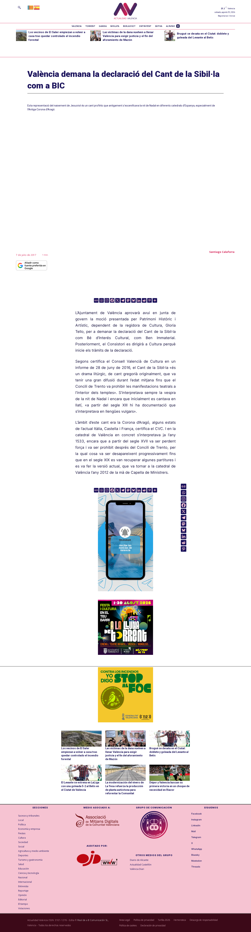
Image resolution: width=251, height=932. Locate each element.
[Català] (31, 7)
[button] (19, 7)
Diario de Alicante (139, 860)
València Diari (137, 869)
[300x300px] (125, 653)
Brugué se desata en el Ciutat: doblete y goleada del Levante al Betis (169, 752)
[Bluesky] (133, 300)
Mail (193, 831)
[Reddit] (144, 300)
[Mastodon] (128, 300)
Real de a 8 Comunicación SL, (93, 920)
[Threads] (188, 867)
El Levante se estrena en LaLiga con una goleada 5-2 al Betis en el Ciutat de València (80, 786)
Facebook (196, 813)
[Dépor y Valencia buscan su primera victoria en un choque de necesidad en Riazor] (169, 773)
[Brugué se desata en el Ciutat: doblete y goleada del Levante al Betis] (169, 35)
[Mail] (188, 832)
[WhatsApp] (188, 849)
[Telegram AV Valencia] (125, 594)
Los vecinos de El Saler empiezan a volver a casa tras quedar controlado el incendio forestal (56, 36)
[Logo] (125, 11)
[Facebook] (112, 300)
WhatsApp (196, 849)
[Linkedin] (139, 300)
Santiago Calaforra (221, 252)
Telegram (196, 837)
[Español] (37, 7)
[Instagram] (107, 300)
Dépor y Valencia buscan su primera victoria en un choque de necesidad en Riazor (169, 786)
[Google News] (96, 300)
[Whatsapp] (101, 300)
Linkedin (195, 825)
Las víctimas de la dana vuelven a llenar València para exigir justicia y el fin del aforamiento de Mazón (128, 36)
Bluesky (195, 855)
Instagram (196, 819)
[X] (117, 300)
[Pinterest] (149, 300)
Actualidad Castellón (140, 864)
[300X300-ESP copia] (125, 694)
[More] (155, 300)
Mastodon (196, 861)
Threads (195, 866)
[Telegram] (123, 300)
